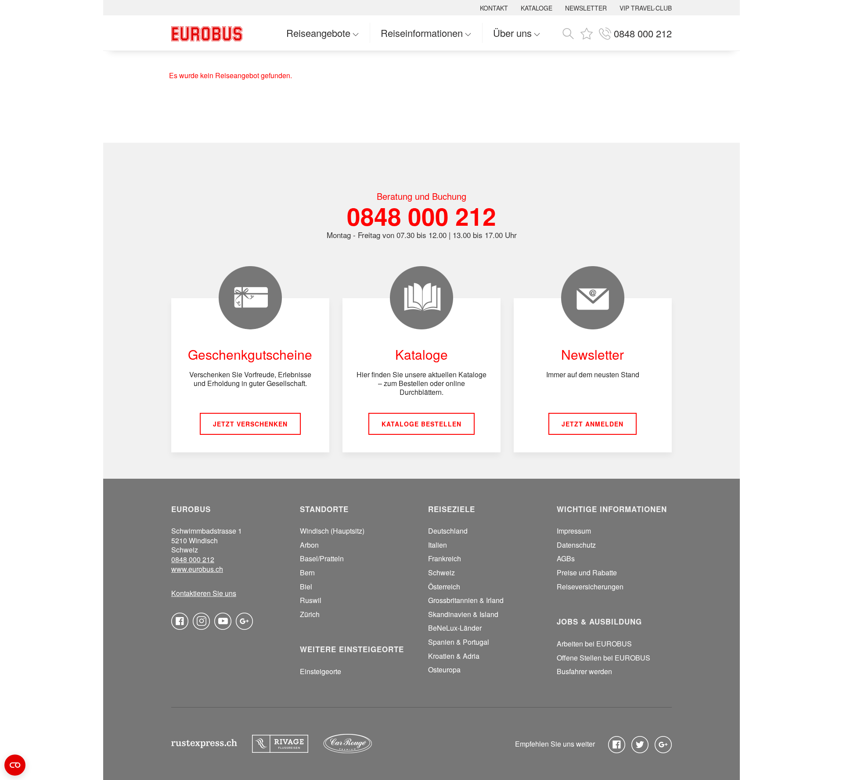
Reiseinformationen (422, 33)
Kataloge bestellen (421, 423)
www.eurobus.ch (197, 569)
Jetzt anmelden (592, 423)
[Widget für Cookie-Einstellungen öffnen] (14, 765)
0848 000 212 (421, 216)
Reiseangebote (318, 33)
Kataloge (536, 8)
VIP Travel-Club (646, 8)
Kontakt (494, 8)
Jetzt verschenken (250, 423)
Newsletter (586, 8)
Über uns (512, 33)
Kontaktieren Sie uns (203, 593)
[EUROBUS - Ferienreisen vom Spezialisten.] (207, 33)
